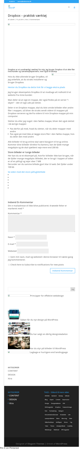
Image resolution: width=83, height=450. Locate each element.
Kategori (61, 411)
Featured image (67, 407)
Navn (11, 237)
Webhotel (56, 430)
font (46, 411)
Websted (12, 251)
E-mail (12, 244)
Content (58, 399)
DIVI (64, 403)
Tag (71, 422)
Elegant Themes (36, 443)
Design (47, 403)
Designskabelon (56, 403)
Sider (70, 418)
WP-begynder (65, 430)
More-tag (64, 418)
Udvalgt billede (60, 426)
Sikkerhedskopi (49, 422)
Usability (69, 426)
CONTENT (13, 370)
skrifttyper (59, 422)
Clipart (52, 399)
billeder (67, 396)
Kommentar (15, 213)
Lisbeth (12, 19)
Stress (66, 422)
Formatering (52, 411)
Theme (52, 426)
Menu (58, 418)
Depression (65, 399)
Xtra (26, 19)
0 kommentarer (35, 19)
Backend (54, 396)
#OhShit (47, 396)
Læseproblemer (49, 418)
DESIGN (11, 374)
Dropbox (58, 407)
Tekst (46, 426)
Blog (46, 399)
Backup (61, 396)
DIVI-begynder (49, 407)
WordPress (61, 443)
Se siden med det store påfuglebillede (26, 172)
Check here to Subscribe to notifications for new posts (37, 264)
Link (69, 415)
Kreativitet (63, 415)
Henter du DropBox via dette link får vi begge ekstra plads (36, 87)
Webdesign (48, 430)
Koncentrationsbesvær (51, 415)
